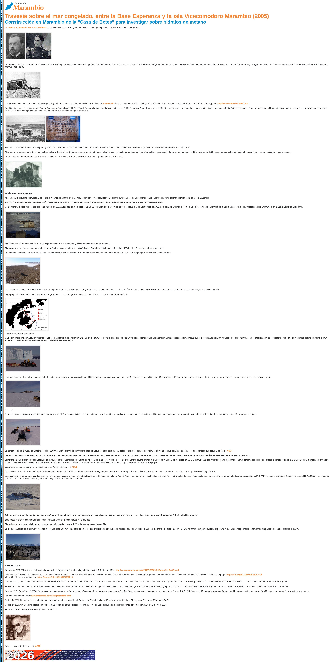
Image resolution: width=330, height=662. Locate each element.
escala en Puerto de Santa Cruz (232, 104)
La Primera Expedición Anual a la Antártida (26, 28)
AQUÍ (229, 451)
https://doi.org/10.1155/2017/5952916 (244, 575)
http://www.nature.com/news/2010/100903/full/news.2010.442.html (147, 570)
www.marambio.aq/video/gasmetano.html (51, 596)
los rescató (108, 104)
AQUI (74, 467)
